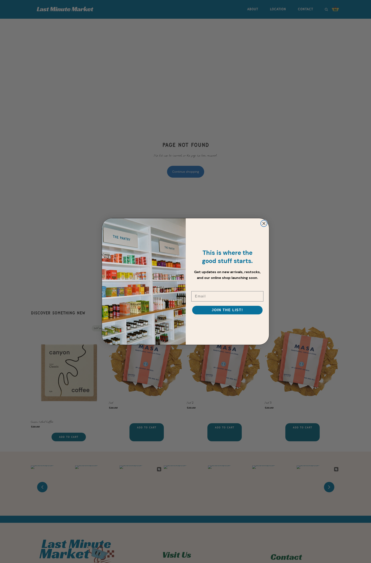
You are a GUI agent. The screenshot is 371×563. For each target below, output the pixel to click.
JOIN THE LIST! (227, 310)
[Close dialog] (264, 223)
